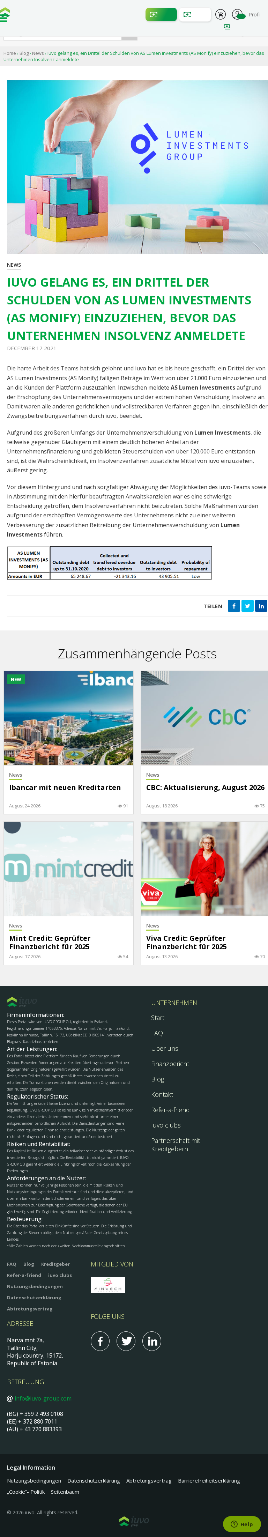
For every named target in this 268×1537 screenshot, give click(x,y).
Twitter (126, 1341)
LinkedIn (151, 1341)
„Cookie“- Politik (26, 1491)
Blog (24, 53)
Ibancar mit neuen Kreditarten (65, 787)
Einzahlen (161, 14)
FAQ (157, 1033)
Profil (237, 13)
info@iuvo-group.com (43, 1398)
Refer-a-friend (170, 1110)
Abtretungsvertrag (30, 1309)
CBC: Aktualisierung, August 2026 (205, 787)
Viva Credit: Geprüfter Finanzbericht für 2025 (186, 942)
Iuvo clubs (166, 1125)
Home (9, 53)
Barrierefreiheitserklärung (209, 1480)
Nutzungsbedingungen (35, 1286)
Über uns (164, 1048)
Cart (220, 15)
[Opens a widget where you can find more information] (242, 1525)
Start (157, 1017)
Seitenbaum (65, 1491)
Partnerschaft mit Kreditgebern (175, 1144)
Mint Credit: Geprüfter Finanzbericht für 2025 (50, 942)
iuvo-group (5, 14)
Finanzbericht (170, 1063)
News (38, 53)
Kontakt (162, 1094)
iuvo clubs (60, 1275)
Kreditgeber (55, 1264)
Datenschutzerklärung (34, 1297)
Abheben (195, 14)
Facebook (100, 1341)
